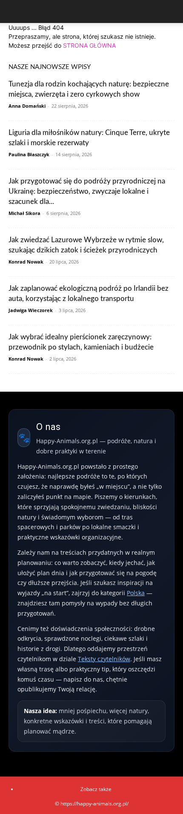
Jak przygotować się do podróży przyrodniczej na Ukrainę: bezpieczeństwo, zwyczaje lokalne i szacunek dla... (87, 191)
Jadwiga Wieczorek (31, 310)
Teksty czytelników (104, 659)
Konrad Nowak (26, 261)
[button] (14, 11)
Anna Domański (27, 106)
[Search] (171, 11)
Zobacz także (96, 789)
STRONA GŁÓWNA (89, 45)
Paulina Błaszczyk (29, 154)
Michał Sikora (24, 213)
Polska (136, 593)
